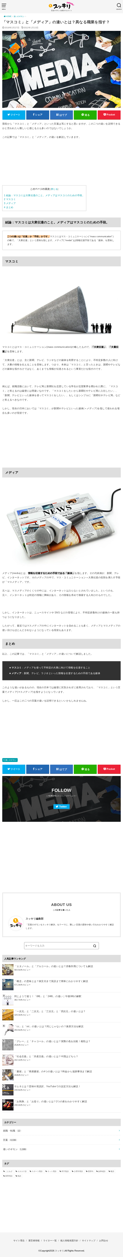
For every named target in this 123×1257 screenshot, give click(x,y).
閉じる (54, 189)
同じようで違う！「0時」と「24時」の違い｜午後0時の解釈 (47, 996)
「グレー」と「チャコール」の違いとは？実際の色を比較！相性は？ (52, 1041)
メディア (10, 203)
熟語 (19, 1176)
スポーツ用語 (37, 1171)
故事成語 (101, 1171)
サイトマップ (88, 1240)
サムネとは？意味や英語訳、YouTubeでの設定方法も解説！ (47, 1086)
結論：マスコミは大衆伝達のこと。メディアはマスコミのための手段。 (44, 195)
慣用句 (90, 1171)
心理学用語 (78, 1171)
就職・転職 (11, 1130)
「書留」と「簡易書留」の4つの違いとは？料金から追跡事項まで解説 (53, 1071)
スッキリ (59, 1251)
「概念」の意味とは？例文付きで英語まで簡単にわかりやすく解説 (51, 981)
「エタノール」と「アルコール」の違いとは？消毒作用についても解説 (53, 966)
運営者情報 (34, 1240)
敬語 (112, 1171)
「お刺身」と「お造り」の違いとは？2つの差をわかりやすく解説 (50, 1101)
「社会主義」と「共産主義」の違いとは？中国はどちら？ (46, 1056)
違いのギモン (10, 760)
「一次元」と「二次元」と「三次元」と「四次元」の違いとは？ (50, 1011)
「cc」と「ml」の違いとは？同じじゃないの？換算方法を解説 (48, 1026)
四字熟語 (65, 1171)
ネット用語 (51, 1171)
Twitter (63, 806)
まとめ (8, 207)
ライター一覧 (50, 1240)
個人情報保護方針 (69, 1240)
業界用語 (8, 1176)
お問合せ (103, 1240)
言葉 (9, 1140)
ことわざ (8, 1171)
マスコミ (10, 199)
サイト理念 (19, 1240)
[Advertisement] (61, 164)
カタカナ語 (22, 1171)
